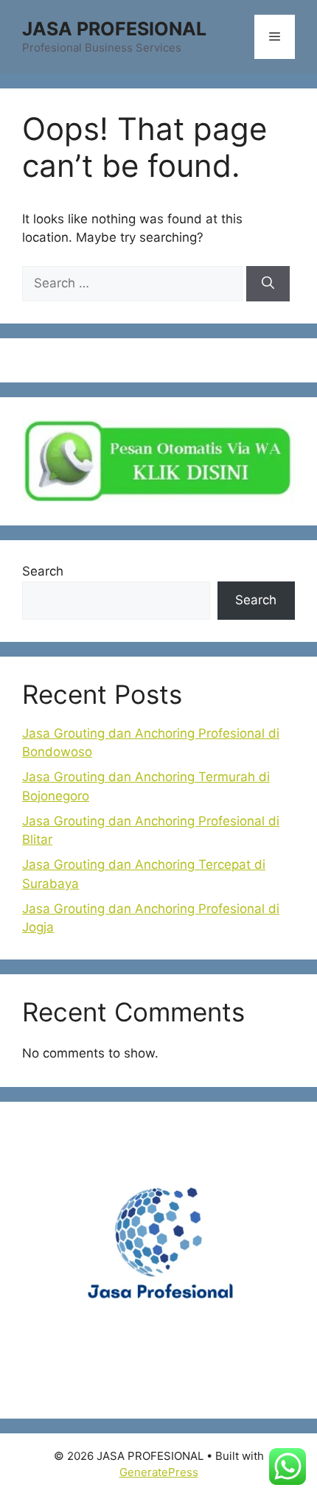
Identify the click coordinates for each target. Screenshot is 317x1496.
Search (42, 571)
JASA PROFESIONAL (114, 29)
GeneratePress (158, 1472)
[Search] (268, 283)
